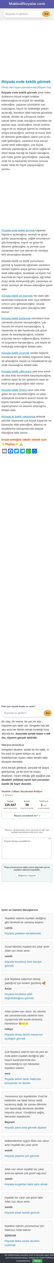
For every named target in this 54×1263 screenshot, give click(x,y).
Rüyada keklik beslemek (16, 318)
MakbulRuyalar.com (27, 3)
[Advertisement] (27, 49)
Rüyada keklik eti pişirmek (17, 295)
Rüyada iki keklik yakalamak (18, 416)
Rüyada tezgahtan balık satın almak (26, 1184)
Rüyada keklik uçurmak (15, 353)
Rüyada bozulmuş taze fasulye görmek (23, 963)
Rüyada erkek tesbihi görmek (22, 1212)
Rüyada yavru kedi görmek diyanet (25, 1127)
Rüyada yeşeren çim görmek (22, 1155)
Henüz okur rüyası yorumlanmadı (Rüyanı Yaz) (26, 87)
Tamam (37, 1261)
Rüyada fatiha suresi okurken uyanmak (22, 1243)
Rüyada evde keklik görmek (26, 82)
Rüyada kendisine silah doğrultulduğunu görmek (19, 996)
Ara (46, 14)
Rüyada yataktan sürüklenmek (23, 933)
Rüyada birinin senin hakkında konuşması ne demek (23, 1081)
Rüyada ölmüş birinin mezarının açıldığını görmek (24, 1036)
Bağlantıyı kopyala (27, 875)
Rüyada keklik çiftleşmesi (17, 371)
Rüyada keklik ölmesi (14, 390)
